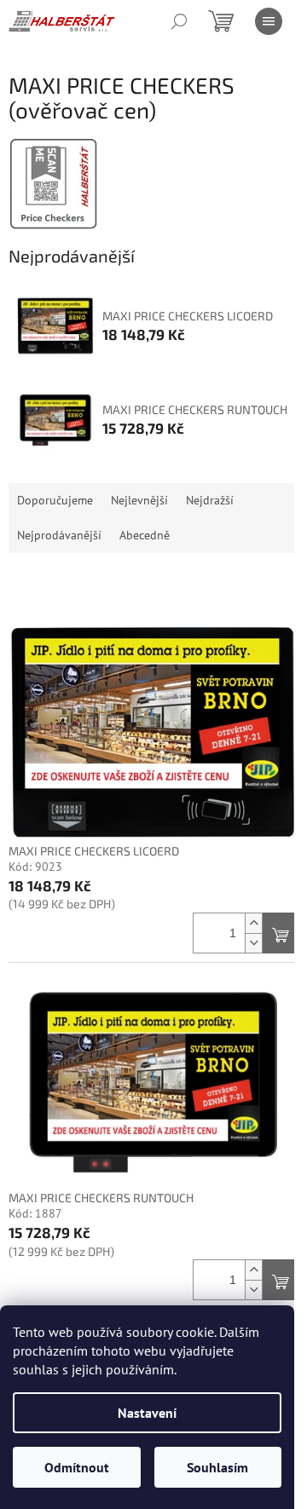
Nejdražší (210, 500)
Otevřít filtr (154, 584)
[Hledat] (179, 21)
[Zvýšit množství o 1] (253, 923)
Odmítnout (76, 1467)
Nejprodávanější (59, 535)
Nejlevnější (139, 500)
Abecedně (144, 535)
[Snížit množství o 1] (253, 943)
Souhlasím (217, 1467)
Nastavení (147, 1412)
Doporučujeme (55, 500)
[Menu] (269, 21)
